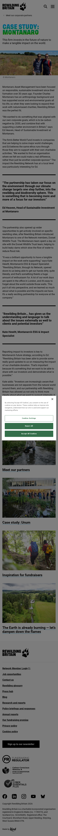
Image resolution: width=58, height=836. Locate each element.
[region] (29, 417)
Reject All (29, 426)
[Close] (52, 399)
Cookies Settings (29, 418)
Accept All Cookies (29, 434)
